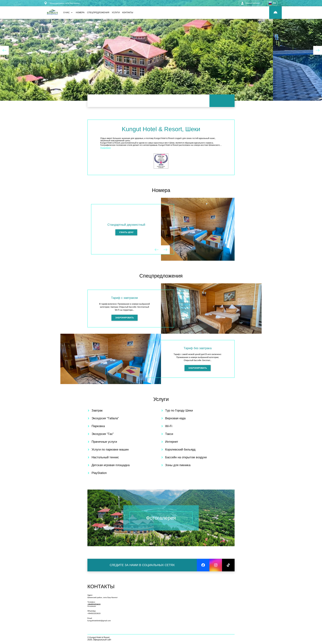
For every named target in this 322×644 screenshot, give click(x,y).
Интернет (171, 441)
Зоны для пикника (177, 465)
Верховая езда (175, 418)
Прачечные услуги (104, 441)
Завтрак (97, 410)
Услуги (161, 399)
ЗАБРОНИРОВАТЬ (124, 318)
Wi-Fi (168, 426)
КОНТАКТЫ (127, 12)
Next (317, 50)
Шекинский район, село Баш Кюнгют (102, 597)
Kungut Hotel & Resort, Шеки (161, 129)
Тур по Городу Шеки (179, 410)
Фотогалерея (161, 518)
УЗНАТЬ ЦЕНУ (126, 232)
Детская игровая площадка (111, 465)
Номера (161, 190)
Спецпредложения (161, 276)
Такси (169, 434)
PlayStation (99, 473)
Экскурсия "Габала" (105, 418)
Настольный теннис (105, 457)
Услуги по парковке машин (110, 449)
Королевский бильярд (180, 449)
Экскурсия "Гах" (103, 434)
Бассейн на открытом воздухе (186, 457)
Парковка (98, 426)
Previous (4, 50)
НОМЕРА (80, 12)
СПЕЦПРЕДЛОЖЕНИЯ (98, 12)
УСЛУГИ (116, 12)
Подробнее (105, 148)
